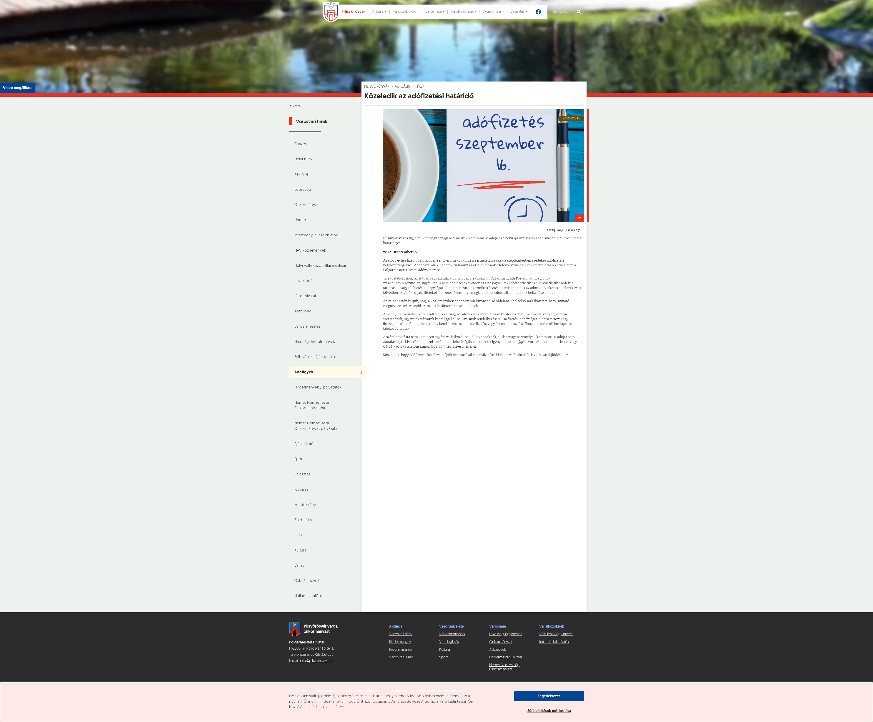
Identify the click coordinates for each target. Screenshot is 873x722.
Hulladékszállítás (308, 596)
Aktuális (378, 12)
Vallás (299, 566)
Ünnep (300, 220)
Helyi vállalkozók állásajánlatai (320, 266)
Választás (517, 12)
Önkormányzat (307, 205)
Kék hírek (302, 174)
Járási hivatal (305, 296)
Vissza (296, 106)
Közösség (303, 311)
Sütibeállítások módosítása (549, 711)
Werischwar (492, 12)
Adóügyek (304, 372)
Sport (299, 459)
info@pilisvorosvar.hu (317, 661)
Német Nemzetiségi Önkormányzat (504, 667)
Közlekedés (304, 281)
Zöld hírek (303, 520)
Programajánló (400, 650)
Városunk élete (404, 12)
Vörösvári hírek (400, 634)
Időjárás (301, 490)
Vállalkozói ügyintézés (556, 634)
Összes (300, 144)
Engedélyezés (549, 696)
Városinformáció (452, 634)
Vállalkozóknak (462, 12)
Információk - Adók (554, 642)
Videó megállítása (17, 88)
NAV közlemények (310, 250)
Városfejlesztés (307, 327)
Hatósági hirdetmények (314, 342)
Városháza (433, 12)
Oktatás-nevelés (308, 581)
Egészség (302, 190)
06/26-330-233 (322, 655)
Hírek (419, 87)
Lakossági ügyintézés (505, 634)
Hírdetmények (400, 642)
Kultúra (300, 550)
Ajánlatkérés (305, 444)
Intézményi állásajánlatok (316, 235)
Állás (298, 535)
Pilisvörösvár (376, 87)
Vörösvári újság (401, 657)
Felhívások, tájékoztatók (314, 357)
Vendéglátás (449, 642)
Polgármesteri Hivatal (505, 657)
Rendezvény (305, 505)
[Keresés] (579, 12)
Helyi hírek (303, 159)
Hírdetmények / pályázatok (318, 387)
